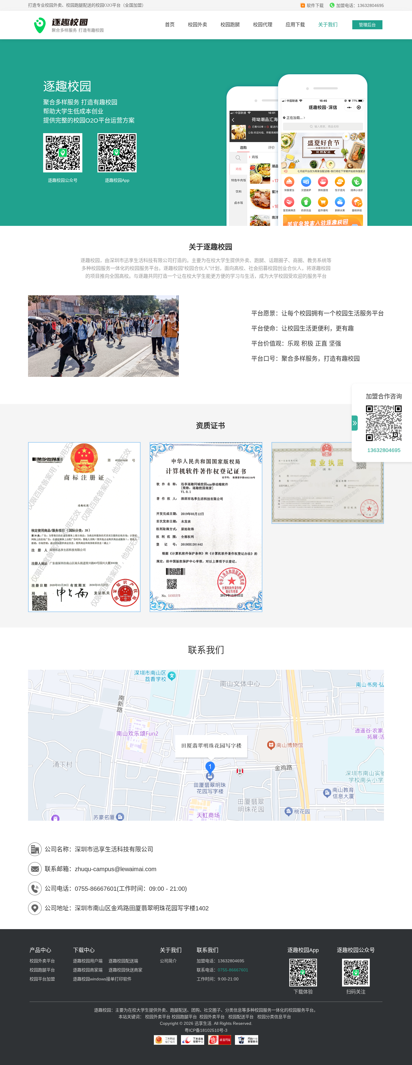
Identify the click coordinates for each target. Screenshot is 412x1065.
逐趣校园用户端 (88, 960)
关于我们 (328, 24)
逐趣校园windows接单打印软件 (102, 979)
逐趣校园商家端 (88, 969)
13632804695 (384, 450)
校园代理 (262, 24)
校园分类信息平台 (274, 1016)
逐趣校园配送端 (123, 960)
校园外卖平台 (42, 960)
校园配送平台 (241, 1016)
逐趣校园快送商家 (125, 969)
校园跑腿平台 (42, 969)
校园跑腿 (230, 24)
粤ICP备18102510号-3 (206, 1030)
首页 (170, 24)
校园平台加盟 (42, 979)
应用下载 (295, 24)
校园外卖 (197, 24)
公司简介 (168, 960)
